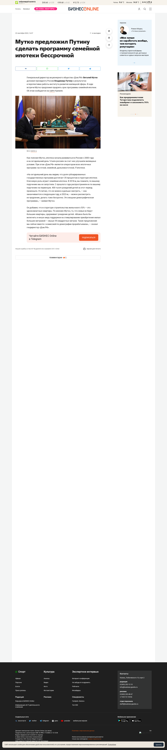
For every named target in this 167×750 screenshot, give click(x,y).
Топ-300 (75, 705)
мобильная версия (80, 721)
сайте (52, 91)
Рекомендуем (125, 94)
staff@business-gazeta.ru (129, 704)
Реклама (47, 697)
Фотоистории (49, 690)
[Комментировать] (109, 31)
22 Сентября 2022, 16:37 (24, 33)
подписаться (88, 237)
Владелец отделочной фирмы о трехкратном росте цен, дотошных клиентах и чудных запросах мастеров (134, 53)
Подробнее (112, 744)
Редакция (19, 697)
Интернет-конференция (81, 678)
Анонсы (47, 678)
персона (123, 23)
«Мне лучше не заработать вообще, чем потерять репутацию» (134, 42)
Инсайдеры (76, 690)
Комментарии (58, 257)
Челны (115, 2)
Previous (121, 63)
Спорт (21, 671)
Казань (18, 9)
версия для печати (93, 249)
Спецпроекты (78, 697)
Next (149, 63)
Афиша (18, 678)
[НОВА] (45, 9)
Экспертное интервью (85, 671)
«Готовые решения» (138, 31)
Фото (46, 686)
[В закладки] (109, 38)
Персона (18, 682)
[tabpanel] (134, 40)
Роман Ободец (136, 29)
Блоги (17, 686)
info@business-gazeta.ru (129, 687)
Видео (46, 682)
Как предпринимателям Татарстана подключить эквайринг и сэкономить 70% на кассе (134, 101)
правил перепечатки (94, 739)
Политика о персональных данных (83, 731)
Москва (129, 2)
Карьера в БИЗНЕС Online (24, 701)
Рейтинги (75, 686)
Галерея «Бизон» (78, 701)
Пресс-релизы (20, 690)
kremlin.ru (34, 151)
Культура (49, 671)
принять (159, 745)
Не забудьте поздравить (81, 682)
